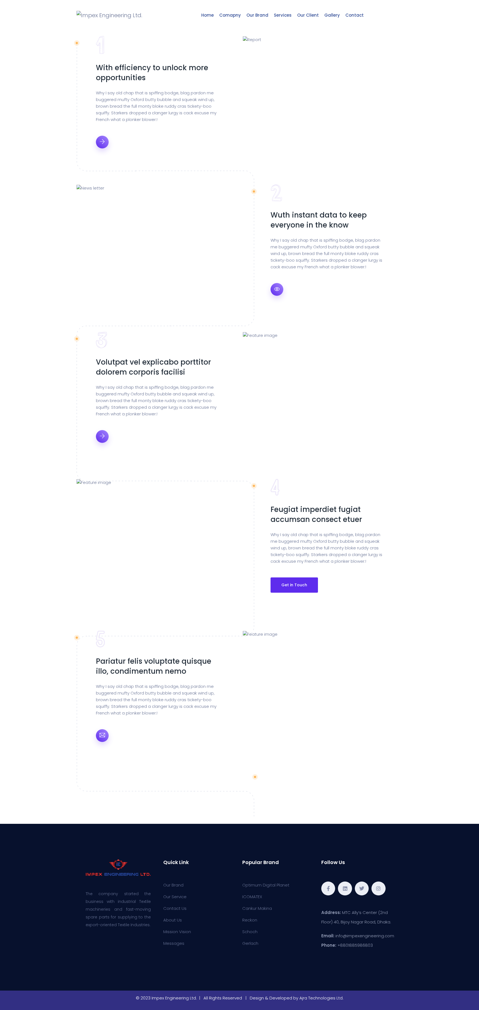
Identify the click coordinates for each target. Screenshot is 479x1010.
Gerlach (250, 943)
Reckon (249, 920)
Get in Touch (294, 585)
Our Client (308, 15)
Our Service (175, 897)
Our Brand (257, 15)
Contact (354, 15)
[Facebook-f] (328, 888)
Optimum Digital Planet (265, 885)
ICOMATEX (252, 897)
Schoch (250, 932)
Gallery (332, 15)
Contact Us (175, 908)
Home (207, 15)
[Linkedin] (345, 888)
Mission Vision (177, 932)
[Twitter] (362, 888)
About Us (172, 920)
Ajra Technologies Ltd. (321, 998)
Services (283, 15)
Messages (173, 943)
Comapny (230, 15)
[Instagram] (378, 888)
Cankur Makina (257, 908)
